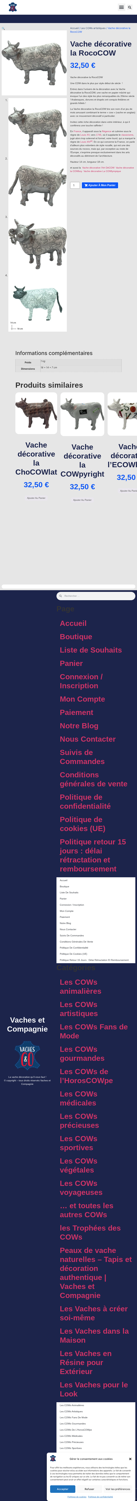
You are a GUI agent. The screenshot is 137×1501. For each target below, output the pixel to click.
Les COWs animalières (80, 986)
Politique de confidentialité (100, 1496)
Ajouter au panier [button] (36, 498)
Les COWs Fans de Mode (94, 1031)
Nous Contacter (88, 739)
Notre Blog (79, 725)
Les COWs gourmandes (82, 1053)
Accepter (62, 1489)
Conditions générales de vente (93, 779)
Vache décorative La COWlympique (102, 171)
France (77, 131)
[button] (130, 1459)
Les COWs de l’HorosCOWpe (86, 1076)
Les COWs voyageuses (81, 1188)
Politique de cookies (76, 1496)
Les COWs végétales (78, 1165)
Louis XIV (85, 141)
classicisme (127, 134)
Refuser (89, 1489)
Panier (71, 663)
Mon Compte (82, 699)
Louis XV (85, 134)
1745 (98, 134)
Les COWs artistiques (93, 28)
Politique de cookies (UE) (82, 824)
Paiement (76, 712)
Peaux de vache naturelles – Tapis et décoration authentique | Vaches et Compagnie (96, 1273)
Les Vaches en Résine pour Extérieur (86, 1362)
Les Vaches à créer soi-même (94, 1313)
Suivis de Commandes (82, 757)
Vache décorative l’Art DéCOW (98, 167)
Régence (106, 131)
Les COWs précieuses (79, 1121)
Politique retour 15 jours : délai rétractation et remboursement (93, 855)
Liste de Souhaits (91, 650)
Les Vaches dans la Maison (94, 1335)
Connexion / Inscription (81, 681)
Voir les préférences (118, 1489)
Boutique (76, 636)
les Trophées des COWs (90, 1232)
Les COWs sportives (78, 1143)
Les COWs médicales (78, 1098)
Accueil (74, 28)
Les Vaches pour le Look (94, 1389)
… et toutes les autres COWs (86, 1210)
